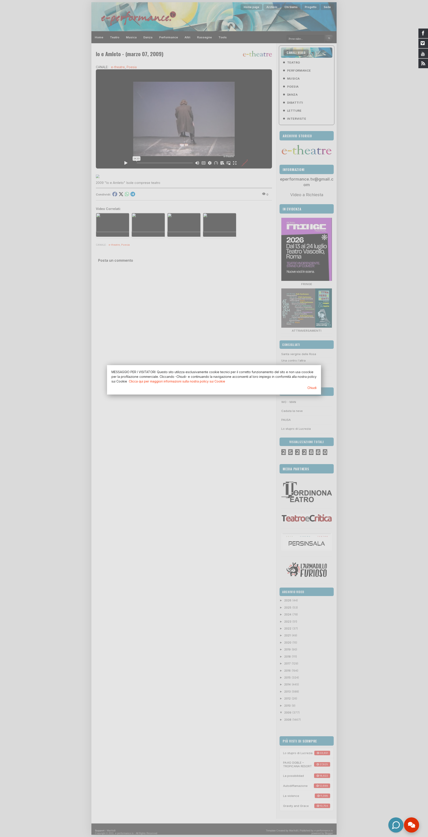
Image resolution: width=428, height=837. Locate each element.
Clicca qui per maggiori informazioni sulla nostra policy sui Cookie (177, 381)
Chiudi (312, 388)
